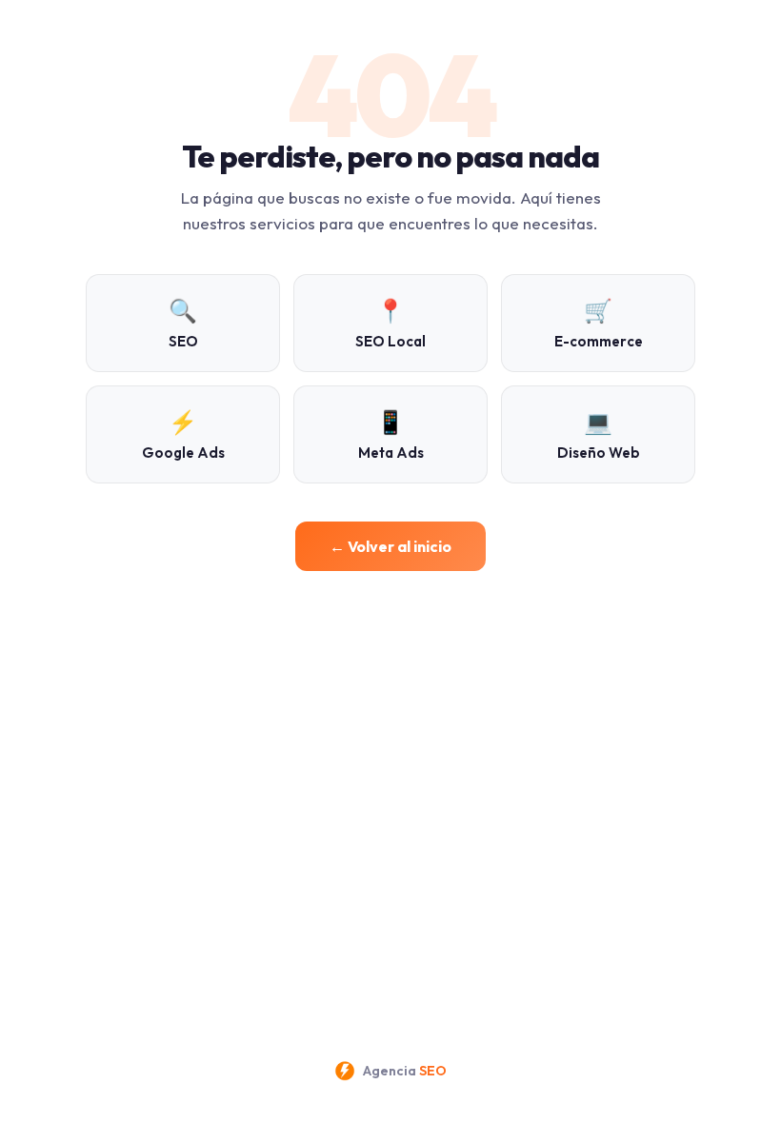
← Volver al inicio (390, 546)
